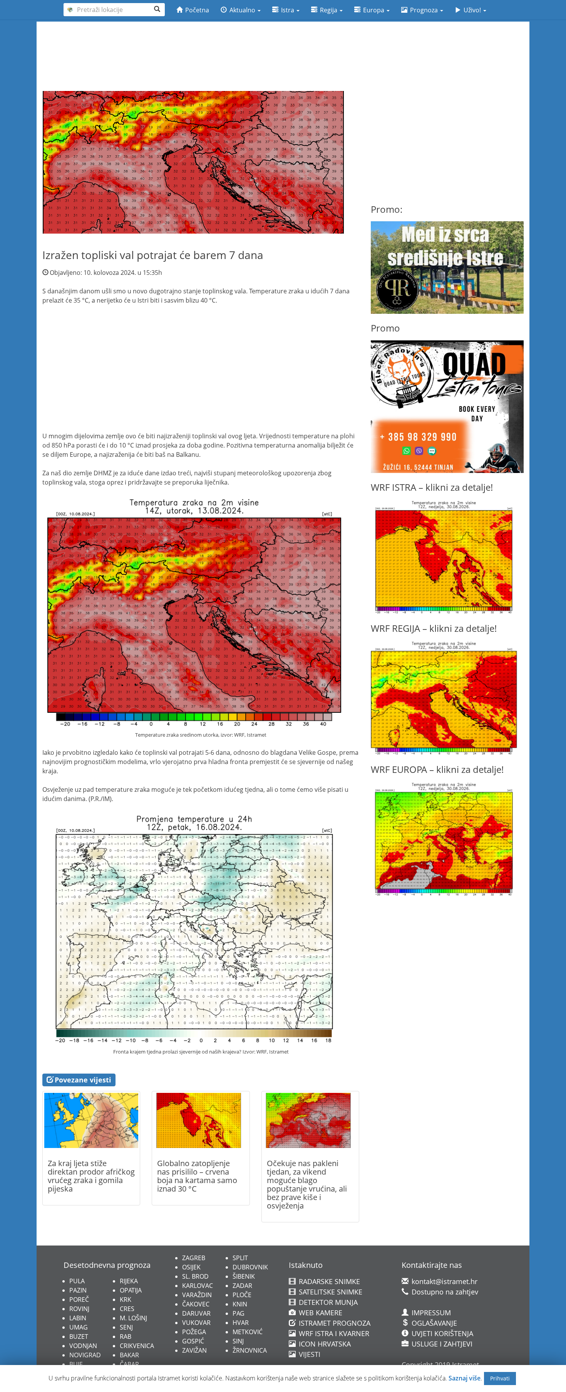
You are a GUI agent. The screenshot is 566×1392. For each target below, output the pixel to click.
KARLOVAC (197, 1285)
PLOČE (242, 1295)
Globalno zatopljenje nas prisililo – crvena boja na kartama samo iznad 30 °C (197, 1176)
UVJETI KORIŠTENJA (441, 1333)
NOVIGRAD (85, 1355)
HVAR (241, 1322)
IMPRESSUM (430, 1312)
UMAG (78, 1327)
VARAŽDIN (197, 1295)
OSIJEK (191, 1267)
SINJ (238, 1341)
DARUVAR (196, 1313)
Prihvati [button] (500, 1378)
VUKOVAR (196, 1322)
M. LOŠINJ (133, 1318)
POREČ (79, 1299)
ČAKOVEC (195, 1304)
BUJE (76, 1364)
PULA (77, 1281)
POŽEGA (194, 1332)
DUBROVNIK (250, 1267)
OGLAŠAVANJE (433, 1323)
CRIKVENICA (137, 1346)
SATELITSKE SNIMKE (329, 1291)
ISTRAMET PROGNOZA (333, 1323)
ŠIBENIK (244, 1276)
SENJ (126, 1327)
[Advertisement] (283, 42)
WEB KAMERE (319, 1312)
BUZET (78, 1336)
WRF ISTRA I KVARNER (333, 1333)
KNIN (240, 1304)
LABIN (77, 1318)
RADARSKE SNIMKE (328, 1281)
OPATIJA (131, 1290)
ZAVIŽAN (194, 1350)
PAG (238, 1313)
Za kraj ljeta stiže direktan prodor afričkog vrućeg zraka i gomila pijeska (91, 1176)
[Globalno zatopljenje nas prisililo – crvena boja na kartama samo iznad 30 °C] (201, 1120)
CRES (127, 1308)
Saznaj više (465, 1378)
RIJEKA (129, 1281)
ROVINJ (79, 1308)
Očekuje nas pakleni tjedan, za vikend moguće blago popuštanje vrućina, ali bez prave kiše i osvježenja (307, 1184)
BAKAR (129, 1355)
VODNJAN (83, 1346)
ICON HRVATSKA (324, 1343)
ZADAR (242, 1285)
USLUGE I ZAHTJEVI (441, 1343)
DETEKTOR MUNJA (327, 1302)
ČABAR (129, 1364)
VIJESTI (308, 1354)
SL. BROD (195, 1276)
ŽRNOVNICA (250, 1350)
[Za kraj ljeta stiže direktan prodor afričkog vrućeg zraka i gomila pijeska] (91, 1120)
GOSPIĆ (193, 1341)
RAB (125, 1336)
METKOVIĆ (248, 1332)
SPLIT (240, 1258)
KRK (125, 1299)
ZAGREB (193, 1258)
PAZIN (78, 1290)
